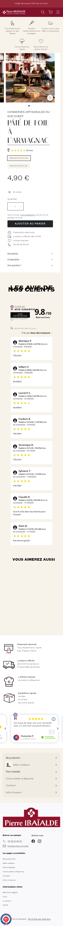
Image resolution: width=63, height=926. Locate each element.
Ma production (9, 859)
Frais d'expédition (27, 215)
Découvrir (23, 622)
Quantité (12, 199)
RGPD (5, 905)
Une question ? (14, 265)
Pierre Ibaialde (9, 867)
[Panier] (50, 12)
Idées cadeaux (9, 863)
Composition (13, 259)
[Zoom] (50, 98)
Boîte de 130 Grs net (18, 166)
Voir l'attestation (20, 315)
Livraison (7, 901)
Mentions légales (10, 892)
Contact (6, 876)
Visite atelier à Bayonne (13, 872)
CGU (5, 897)
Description (12, 253)
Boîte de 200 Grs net (19, 158)
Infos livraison (9, 880)
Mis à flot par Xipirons (39, 919)
